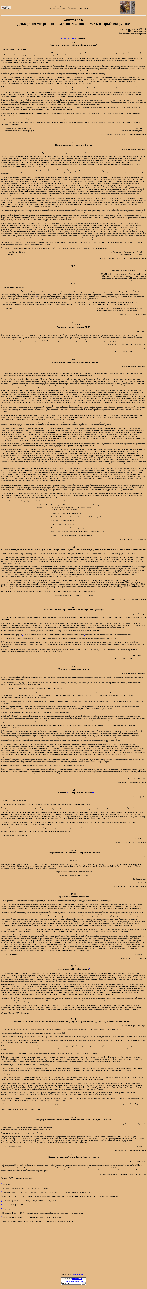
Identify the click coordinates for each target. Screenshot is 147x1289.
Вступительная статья (69, 38)
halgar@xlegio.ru (79, 1274)
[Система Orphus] (6, 9)
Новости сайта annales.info (73, 1281)
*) (36, 297)
